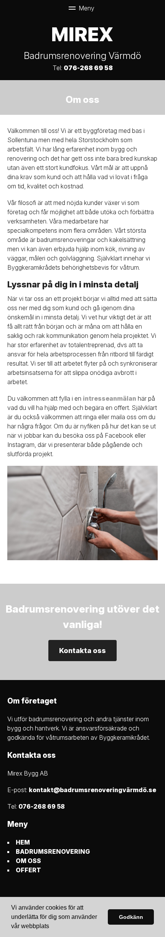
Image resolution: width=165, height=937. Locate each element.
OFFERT (28, 870)
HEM (23, 842)
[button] (52, 927)
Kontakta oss (82, 650)
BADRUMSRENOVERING (53, 851)
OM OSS (28, 861)
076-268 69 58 (88, 68)
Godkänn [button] (131, 917)
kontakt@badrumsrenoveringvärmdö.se (92, 790)
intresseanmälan (109, 398)
